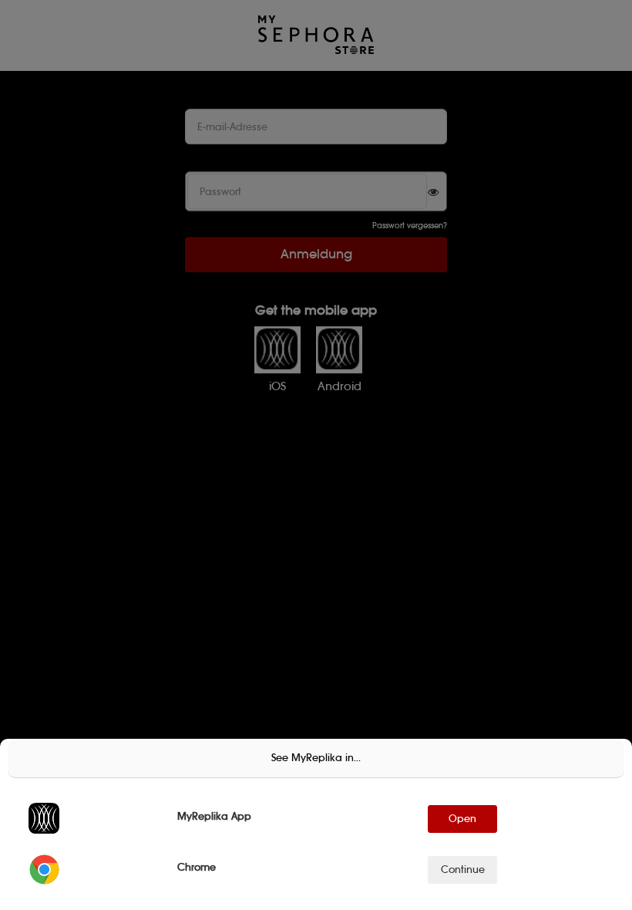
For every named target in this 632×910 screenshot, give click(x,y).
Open (462, 818)
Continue (463, 869)
